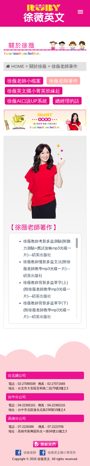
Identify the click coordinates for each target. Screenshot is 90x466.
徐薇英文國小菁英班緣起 (33, 91)
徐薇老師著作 (63, 81)
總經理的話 (67, 101)
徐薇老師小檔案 (24, 81)
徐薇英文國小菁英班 (62, 452)
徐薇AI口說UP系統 (27, 101)
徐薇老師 (30, 452)
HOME (17, 66)
